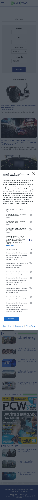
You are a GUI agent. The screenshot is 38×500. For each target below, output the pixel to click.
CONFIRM (11, 319)
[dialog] (19, 250)
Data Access (19, 326)
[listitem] (19, 210)
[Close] (34, 174)
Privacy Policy (30, 326)
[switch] (30, 215)
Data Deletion (7, 326)
